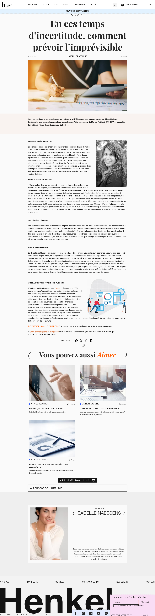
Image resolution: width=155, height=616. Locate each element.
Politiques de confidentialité (39, 615)
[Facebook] (76, 340)
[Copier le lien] (83, 345)
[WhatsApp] (86, 340)
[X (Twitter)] (81, 340)
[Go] (115, 5)
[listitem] (52, 390)
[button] (33, 5)
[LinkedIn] (91, 340)
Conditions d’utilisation (21, 615)
